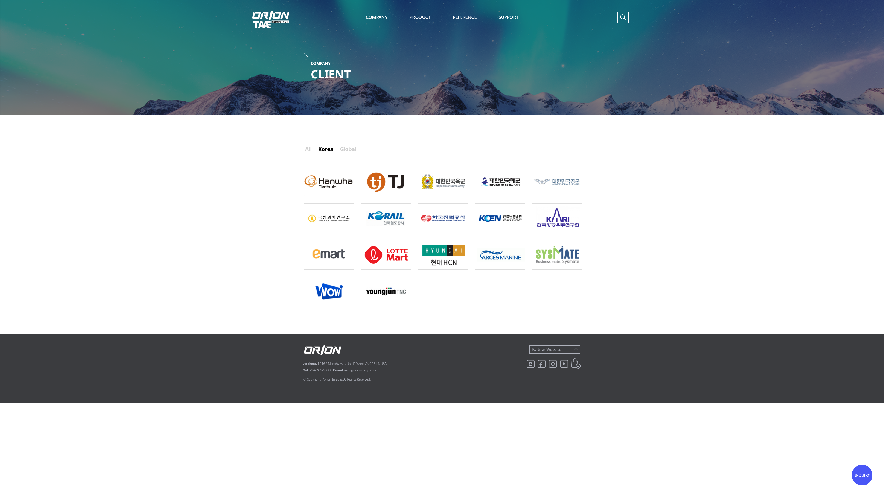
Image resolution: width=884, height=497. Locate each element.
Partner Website (546, 349)
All (308, 149)
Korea (325, 149)
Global (348, 149)
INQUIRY (862, 475)
